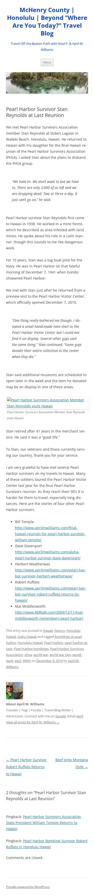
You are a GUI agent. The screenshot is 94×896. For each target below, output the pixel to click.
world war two (60, 654)
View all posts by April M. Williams (33, 722)
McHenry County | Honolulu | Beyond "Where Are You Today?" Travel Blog (47, 21)
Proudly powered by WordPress (28, 887)
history (59, 630)
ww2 (18, 660)
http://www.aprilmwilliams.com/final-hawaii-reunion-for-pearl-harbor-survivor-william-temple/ (50, 533)
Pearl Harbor (53, 642)
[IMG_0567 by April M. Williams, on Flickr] (48, 406)
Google (60, 716)
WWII (27, 660)
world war (40, 654)
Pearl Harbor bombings (31, 648)
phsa (28, 654)
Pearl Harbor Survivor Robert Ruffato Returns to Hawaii (26, 766)
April (79, 716)
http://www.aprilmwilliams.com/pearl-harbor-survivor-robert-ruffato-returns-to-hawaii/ (50, 594)
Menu (47, 62)
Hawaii (48, 630)
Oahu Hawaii (27, 636)
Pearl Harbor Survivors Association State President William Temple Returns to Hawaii (43, 822)
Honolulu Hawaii (30, 642)
